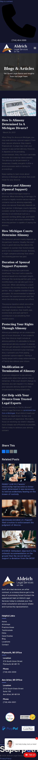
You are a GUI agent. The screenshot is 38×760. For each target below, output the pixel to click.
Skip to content (6, 1)
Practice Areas (8, 627)
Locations (6, 642)
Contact (5, 645)
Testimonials (7, 630)
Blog (4, 639)
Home (4, 622)
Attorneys (6, 624)
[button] (35, 48)
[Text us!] (30, 755)
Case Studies (7, 636)
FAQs (4, 633)
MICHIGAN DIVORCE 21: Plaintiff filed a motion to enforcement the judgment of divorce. (18, 522)
